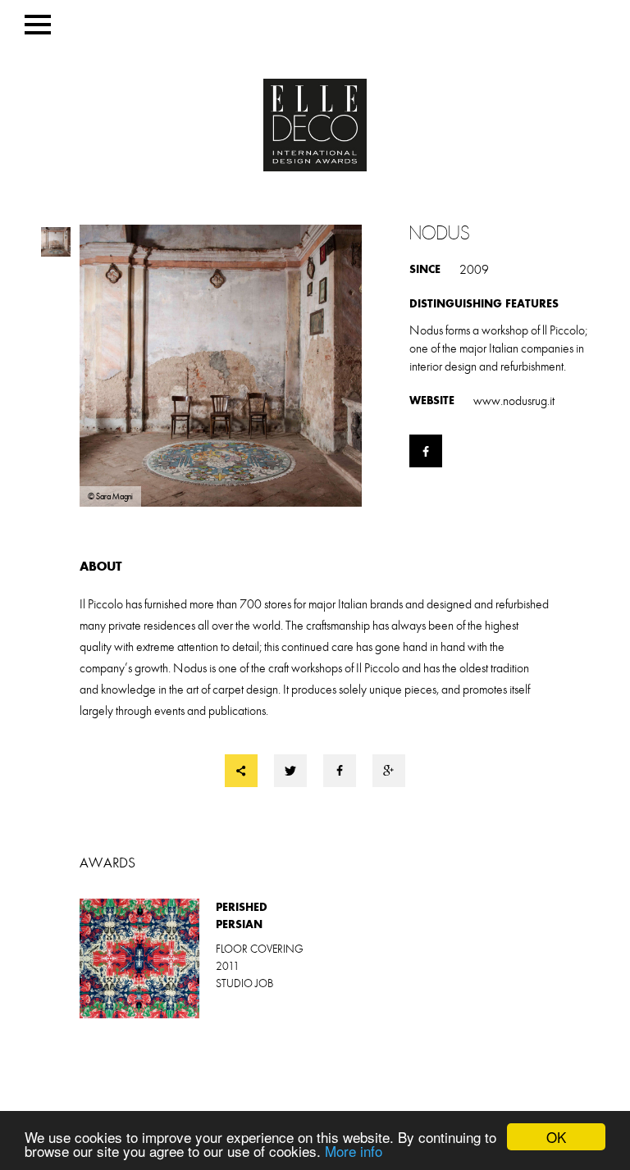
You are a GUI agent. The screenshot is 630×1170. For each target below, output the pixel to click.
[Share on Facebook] (339, 770)
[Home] (315, 127)
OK (556, 1137)
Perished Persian (197, 958)
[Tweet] (290, 770)
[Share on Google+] (388, 770)
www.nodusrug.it (514, 401)
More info (353, 1150)
